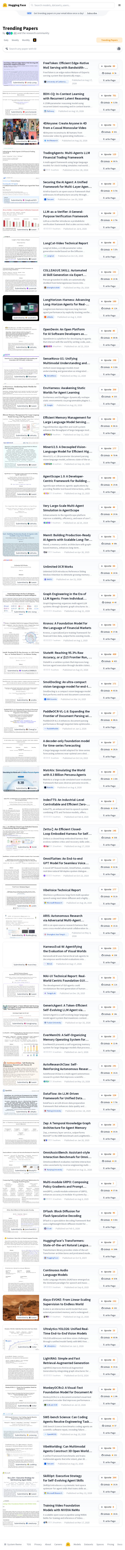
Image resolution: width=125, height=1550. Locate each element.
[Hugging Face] (68, 1544)
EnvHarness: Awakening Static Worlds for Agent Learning (64, 390)
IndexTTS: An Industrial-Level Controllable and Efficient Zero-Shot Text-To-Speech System (65, 802)
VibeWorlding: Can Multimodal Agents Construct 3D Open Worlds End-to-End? (66, 1448)
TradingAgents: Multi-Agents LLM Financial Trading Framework (66, 155)
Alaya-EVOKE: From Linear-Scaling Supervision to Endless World (67, 1301)
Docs (120, 1544)
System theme (14, 1544)
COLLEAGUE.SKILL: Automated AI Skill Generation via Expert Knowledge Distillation (65, 272)
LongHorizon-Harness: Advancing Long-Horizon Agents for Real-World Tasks (66, 302)
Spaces (100, 1544)
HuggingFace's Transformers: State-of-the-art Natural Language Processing (67, 1243)
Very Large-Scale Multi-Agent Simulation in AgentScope (63, 508)
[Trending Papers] (34, 40)
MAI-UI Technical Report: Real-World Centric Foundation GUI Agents (64, 978)
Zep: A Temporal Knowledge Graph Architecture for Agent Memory (67, 1125)
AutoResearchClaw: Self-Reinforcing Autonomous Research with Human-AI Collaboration (67, 1066)
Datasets (88, 1544)
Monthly (26, 40)
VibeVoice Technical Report (62, 890)
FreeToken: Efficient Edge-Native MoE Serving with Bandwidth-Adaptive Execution (66, 65)
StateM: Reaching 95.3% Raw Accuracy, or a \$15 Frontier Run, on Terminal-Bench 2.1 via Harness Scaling (67, 655)
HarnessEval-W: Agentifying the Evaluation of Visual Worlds (64, 948)
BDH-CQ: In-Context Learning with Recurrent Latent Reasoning (66, 96)
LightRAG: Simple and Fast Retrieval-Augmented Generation (66, 1360)
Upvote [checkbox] (109, 66)
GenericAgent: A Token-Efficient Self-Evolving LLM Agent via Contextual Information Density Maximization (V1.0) (65, 1007)
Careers (58, 1544)
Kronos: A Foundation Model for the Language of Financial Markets (67, 625)
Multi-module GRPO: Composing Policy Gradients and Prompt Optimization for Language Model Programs (66, 1184)
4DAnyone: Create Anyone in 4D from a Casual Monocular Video (65, 125)
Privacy (38, 1544)
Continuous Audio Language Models (55, 1272)
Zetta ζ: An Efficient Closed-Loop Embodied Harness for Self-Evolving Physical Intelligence (66, 831)
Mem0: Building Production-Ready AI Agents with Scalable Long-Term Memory (67, 537)
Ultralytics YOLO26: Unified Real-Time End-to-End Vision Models (66, 1331)
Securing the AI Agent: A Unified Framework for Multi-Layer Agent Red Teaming (66, 184)
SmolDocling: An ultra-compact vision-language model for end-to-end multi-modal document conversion (67, 684)
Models (77, 1544)
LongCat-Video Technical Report (65, 243)
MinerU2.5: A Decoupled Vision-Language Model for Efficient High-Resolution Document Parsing (67, 449)
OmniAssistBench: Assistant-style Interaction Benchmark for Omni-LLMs (66, 1154)
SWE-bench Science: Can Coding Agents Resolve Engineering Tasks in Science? (66, 1419)
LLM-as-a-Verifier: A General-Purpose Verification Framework (65, 214)
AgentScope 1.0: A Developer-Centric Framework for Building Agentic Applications (65, 478)
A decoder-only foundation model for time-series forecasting (66, 743)
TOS (29, 1544)
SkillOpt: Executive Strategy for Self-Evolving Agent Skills (63, 1478)
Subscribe (92, 13)
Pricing (110, 1544)
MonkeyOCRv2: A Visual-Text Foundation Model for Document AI (67, 1390)
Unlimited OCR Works (58, 566)
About (48, 1544)
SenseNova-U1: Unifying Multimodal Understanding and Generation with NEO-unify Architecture (65, 360)
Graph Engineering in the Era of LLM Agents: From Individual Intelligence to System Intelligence (67, 596)
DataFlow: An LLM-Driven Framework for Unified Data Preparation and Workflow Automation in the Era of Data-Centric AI (64, 1095)
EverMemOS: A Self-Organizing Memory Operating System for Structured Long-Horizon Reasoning (64, 1037)
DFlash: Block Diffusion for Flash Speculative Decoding (62, 1213)
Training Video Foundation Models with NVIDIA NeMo (61, 1507)
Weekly (15, 40)
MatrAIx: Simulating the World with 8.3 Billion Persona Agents (64, 772)
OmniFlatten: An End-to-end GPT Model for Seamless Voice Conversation (64, 860)
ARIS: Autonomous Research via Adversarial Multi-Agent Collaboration (63, 918)
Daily (6, 40)
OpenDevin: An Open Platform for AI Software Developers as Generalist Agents (64, 331)
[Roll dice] (119, 48)
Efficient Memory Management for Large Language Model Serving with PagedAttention (67, 419)
